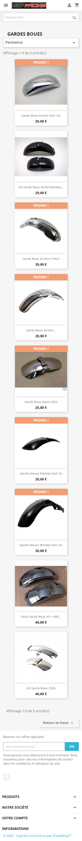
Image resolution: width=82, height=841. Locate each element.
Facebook (7, 777)
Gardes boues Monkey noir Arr (41, 545)
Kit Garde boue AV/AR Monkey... (41, 187)
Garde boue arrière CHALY (41, 259)
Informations (15, 828)
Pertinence (41, 42)
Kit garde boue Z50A (41, 688)
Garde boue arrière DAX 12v (41, 115)
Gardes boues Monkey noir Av (41, 473)
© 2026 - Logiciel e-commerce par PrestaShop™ (37, 835)
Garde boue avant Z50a (41, 402)
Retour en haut (58, 723)
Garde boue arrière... (41, 330)
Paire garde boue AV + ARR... (41, 617)
